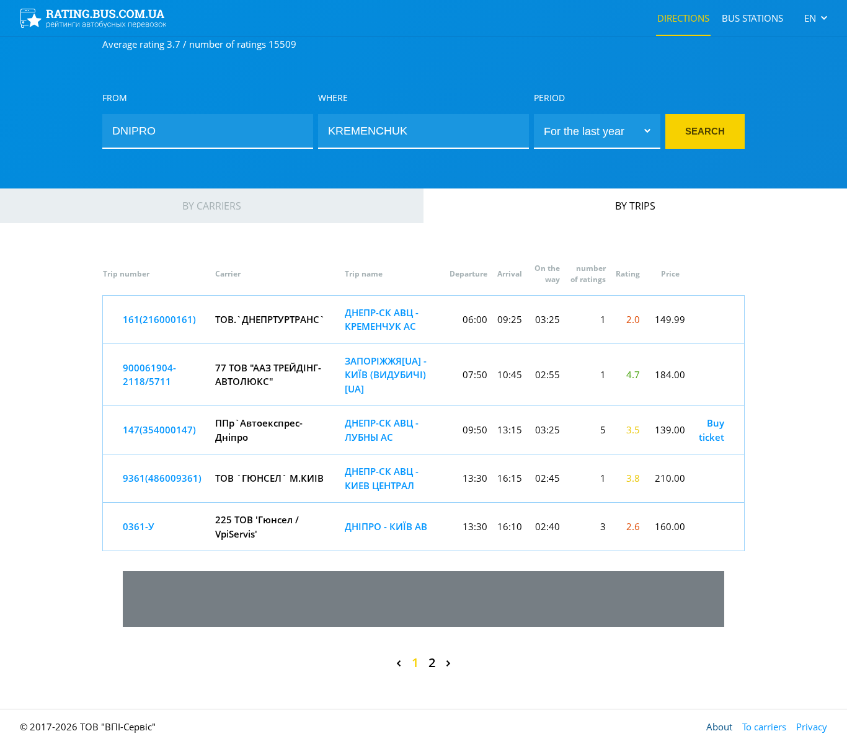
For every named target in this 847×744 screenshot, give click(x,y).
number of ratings (588, 274)
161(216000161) (159, 319)
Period (549, 98)
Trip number (126, 273)
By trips (635, 206)
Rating (628, 273)
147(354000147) (159, 429)
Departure (468, 273)
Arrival (509, 273)
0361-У (138, 526)
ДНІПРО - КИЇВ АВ (386, 526)
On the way (547, 274)
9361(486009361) (162, 478)
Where (333, 98)
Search (705, 131)
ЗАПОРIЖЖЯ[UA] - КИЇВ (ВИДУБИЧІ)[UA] (386, 375)
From (114, 98)
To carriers (764, 726)
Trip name (364, 273)
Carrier (228, 273)
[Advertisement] (423, 599)
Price (670, 273)
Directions (683, 18)
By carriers (211, 206)
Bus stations (752, 18)
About (719, 726)
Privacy (811, 726)
